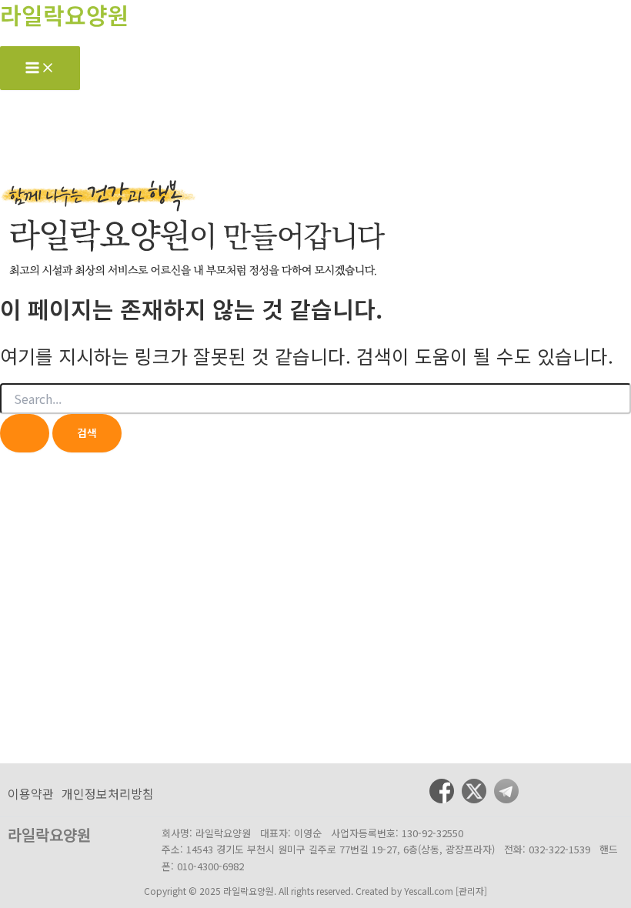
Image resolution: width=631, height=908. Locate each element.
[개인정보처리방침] (108, 793)
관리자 (471, 890)
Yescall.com (428, 890)
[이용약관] (31, 793)
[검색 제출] (24, 433)
